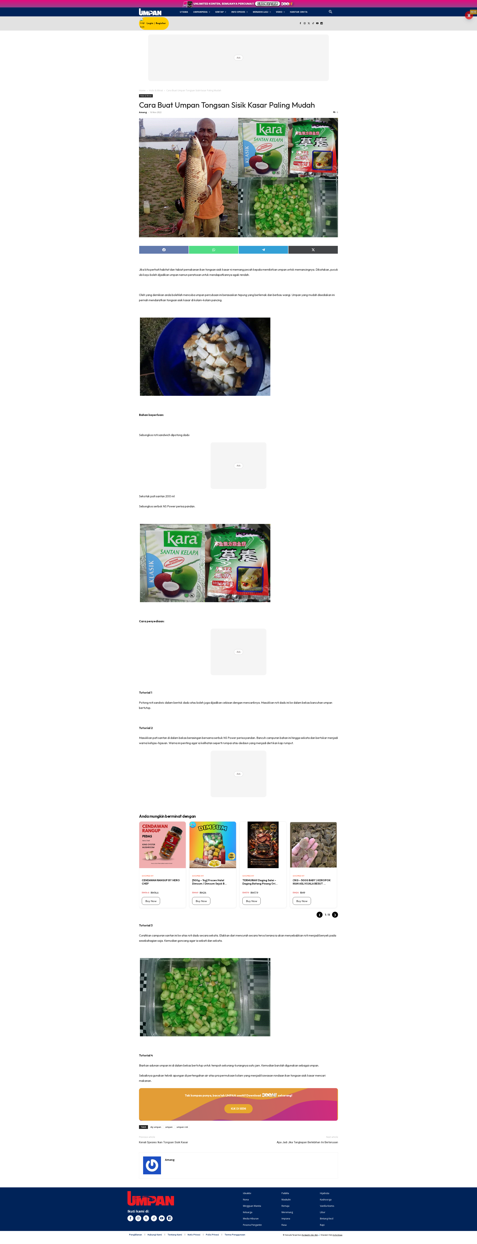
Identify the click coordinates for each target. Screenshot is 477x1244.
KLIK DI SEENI (238, 1108)
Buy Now (151, 901)
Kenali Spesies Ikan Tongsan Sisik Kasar (163, 1142)
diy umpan (155, 1127)
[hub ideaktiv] (339, 10)
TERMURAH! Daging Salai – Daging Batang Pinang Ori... (260, 882)
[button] (330, 11)
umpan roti (182, 1127)
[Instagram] (304, 23)
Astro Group (337, 1235)
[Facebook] (300, 23)
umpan (169, 1127)
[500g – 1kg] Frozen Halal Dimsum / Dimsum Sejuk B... (209, 882)
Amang (143, 112)
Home (142, 90)
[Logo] (150, 11)
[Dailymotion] (321, 23)
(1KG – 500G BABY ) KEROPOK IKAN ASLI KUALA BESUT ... (312, 882)
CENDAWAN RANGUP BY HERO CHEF (161, 882)
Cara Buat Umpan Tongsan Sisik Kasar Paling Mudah (227, 105)
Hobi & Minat (156, 90)
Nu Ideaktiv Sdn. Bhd (310, 1235)
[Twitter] (309, 23)
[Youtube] (317, 23)
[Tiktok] (313, 23)
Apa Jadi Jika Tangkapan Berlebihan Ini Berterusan (307, 1142)
